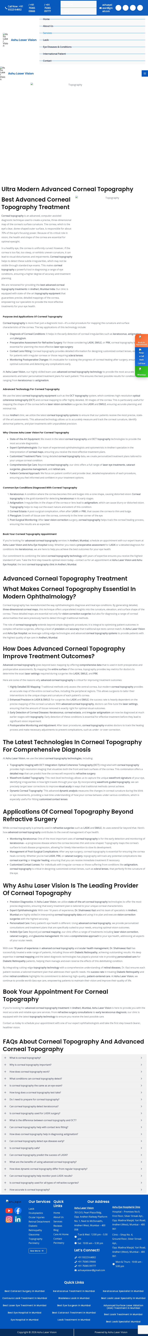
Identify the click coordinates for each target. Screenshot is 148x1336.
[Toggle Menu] (141, 32)
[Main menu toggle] (145, 73)
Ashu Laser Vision (24, 40)
